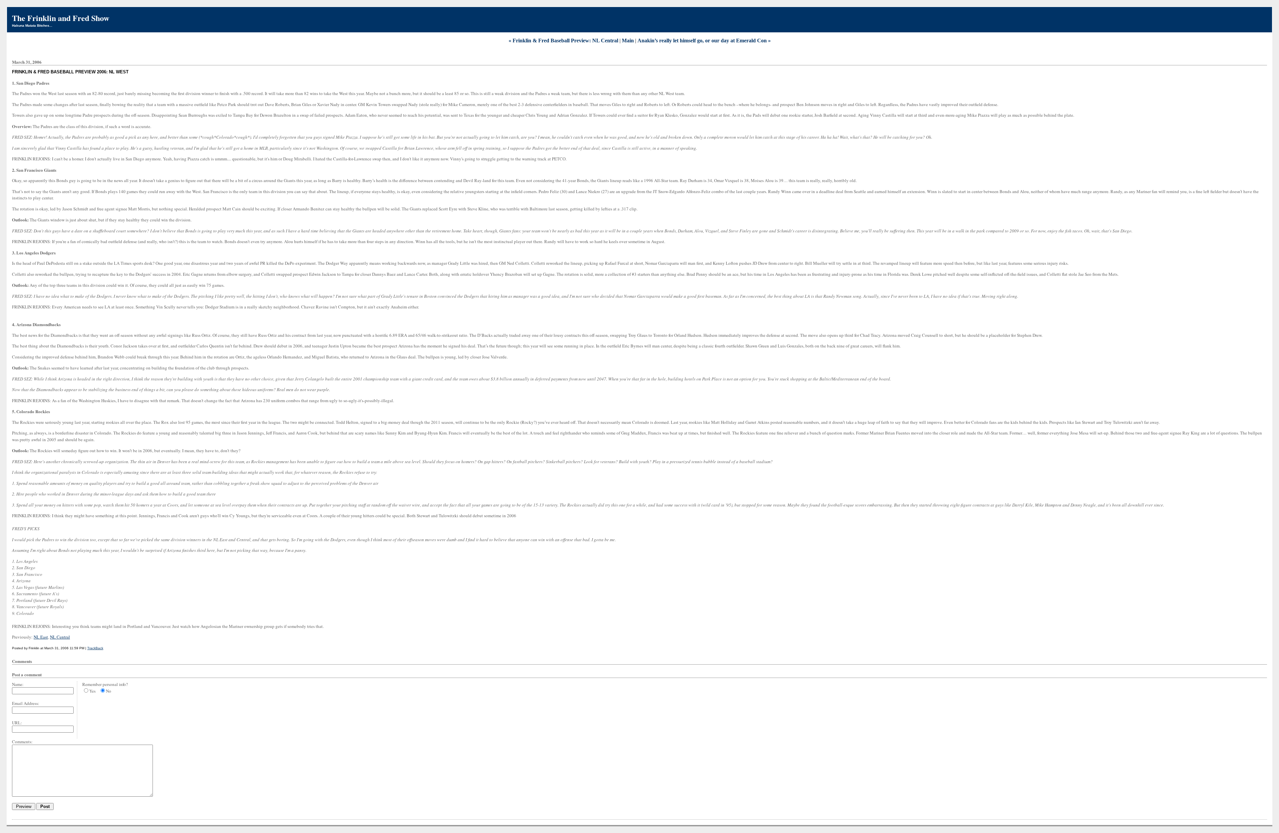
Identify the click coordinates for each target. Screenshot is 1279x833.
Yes (92, 691)
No (108, 691)
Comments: (22, 742)
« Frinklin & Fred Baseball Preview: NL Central (563, 40)
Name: (18, 684)
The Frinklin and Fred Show (60, 18)
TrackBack (95, 648)
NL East (41, 637)
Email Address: (25, 703)
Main (628, 40)
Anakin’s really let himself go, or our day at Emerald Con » (704, 40)
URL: (17, 723)
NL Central (60, 637)
